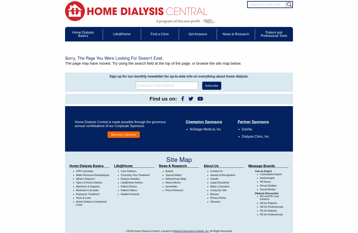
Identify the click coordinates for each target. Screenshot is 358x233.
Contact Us (216, 171)
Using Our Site (218, 190)
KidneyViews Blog (176, 178)
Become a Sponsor (123, 134)
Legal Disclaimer (219, 182)
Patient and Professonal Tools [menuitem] (274, 34)
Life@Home (123, 165)
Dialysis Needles (130, 178)
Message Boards (261, 165)
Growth (214, 178)
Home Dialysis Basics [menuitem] (83, 34)
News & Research (173, 165)
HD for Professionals (271, 206)
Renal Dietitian (268, 185)
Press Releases (174, 190)
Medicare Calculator (87, 190)
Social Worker (268, 189)
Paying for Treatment (87, 194)
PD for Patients (268, 210)
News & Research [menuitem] (236, 34)
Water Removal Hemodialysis (92, 175)
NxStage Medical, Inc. (206, 129)
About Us (211, 165)
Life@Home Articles (132, 182)
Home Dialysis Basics (86, 165)
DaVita (247, 129)
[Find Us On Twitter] (190, 99)
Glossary (215, 201)
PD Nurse (265, 181)
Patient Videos (129, 190)
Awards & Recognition (222, 175)
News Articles (173, 182)
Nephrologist (267, 178)
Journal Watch (174, 175)
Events (169, 171)
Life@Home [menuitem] (122, 34)
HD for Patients (268, 203)
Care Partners (129, 171)
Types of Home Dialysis (89, 182)
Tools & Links (83, 198)
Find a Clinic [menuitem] (160, 34)
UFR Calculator (84, 171)
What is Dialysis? (85, 178)
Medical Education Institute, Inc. (191, 231)
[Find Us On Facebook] (182, 99)
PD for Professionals (271, 214)
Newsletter (172, 186)
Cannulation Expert (271, 174)
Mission (214, 194)
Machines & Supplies (88, 186)
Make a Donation (220, 186)
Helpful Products (130, 194)
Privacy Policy (218, 198)
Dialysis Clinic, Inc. (256, 136)
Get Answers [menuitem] (198, 34)
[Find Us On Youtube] (200, 99)
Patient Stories (129, 186)
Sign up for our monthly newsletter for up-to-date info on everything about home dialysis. (179, 76)
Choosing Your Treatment (135, 175)
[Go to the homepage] (136, 11)
